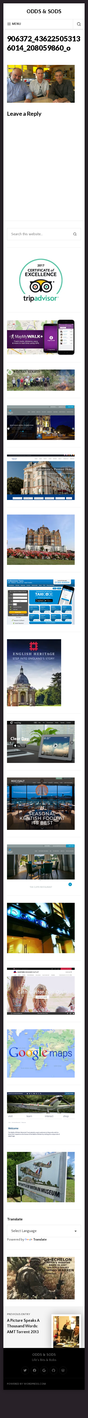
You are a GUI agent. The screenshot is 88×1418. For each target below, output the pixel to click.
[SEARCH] (77, 24)
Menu (16, 24)
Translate (40, 1239)
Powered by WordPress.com (26, 1383)
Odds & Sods (44, 11)
